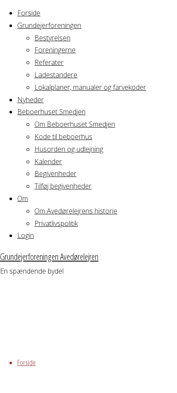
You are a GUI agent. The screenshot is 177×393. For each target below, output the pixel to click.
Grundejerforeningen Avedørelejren (49, 256)
